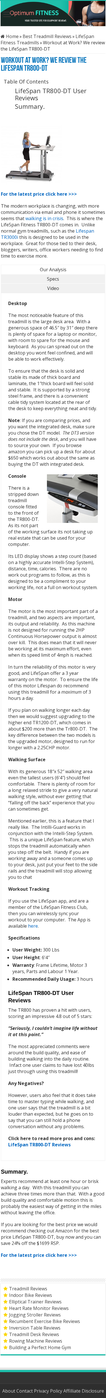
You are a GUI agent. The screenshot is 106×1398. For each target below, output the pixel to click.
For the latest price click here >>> (39, 194)
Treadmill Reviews (28, 1289)
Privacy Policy (48, 1391)
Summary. (30, 106)
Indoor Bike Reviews (30, 1295)
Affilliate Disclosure (83, 1391)
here (33, 926)
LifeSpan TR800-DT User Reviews (50, 94)
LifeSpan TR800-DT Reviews (39, 1145)
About (9, 1391)
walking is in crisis (44, 218)
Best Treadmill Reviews (47, 36)
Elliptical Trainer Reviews (35, 1302)
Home (12, 36)
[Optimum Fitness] (53, 13)
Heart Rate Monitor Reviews (39, 1308)
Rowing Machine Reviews (35, 1341)
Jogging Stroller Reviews (35, 1315)
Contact (25, 1391)
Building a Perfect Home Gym (40, 1347)
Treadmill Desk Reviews (34, 1334)
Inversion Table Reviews (34, 1328)
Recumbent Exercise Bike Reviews (44, 1321)
